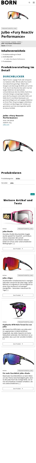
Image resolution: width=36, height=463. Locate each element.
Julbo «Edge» (8, 278)
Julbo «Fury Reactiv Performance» (15, 59)
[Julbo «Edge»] (18, 263)
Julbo (12, 183)
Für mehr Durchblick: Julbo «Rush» (16, 373)
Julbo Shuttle (8, 231)
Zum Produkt (17, 248)
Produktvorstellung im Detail (12, 54)
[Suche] (29, 2)
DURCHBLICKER (8, 57)
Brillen (18, 178)
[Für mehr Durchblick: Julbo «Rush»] (18, 358)
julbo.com (6, 125)
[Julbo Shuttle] (18, 217)
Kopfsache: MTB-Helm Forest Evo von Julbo (17, 326)
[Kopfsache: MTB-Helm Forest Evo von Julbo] (18, 310)
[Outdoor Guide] (8, 3)
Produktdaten (7, 61)
